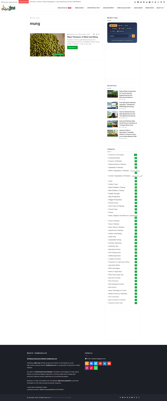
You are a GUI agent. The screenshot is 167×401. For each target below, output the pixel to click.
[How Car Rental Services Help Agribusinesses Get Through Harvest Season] (112, 114)
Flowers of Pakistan (115, 161)
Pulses (110, 212)
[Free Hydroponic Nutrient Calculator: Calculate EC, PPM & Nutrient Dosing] (112, 105)
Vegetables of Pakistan (115, 167)
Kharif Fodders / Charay (116, 187)
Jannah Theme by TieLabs (62, 397)
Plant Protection (113, 281)
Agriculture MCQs (114, 265)
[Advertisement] (122, 64)
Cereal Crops (113, 209)
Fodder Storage (114, 193)
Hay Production (114, 197)
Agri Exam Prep (108, 8)
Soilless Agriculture (114, 255)
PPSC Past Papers (114, 268)
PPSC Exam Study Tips (115, 275)
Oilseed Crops (113, 203)
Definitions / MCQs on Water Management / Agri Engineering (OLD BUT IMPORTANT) (55, 1)
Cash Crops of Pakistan (116, 206)
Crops (110, 181)
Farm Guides (79, 8)
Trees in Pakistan (113, 224)
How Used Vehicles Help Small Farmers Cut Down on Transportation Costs (128, 123)
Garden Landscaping (115, 233)
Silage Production (115, 200)
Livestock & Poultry (114, 259)
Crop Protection (93, 8)
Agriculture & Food (114, 249)
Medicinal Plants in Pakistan (117, 164)
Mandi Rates (149, 8)
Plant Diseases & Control (116, 284)
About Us (160, 8)
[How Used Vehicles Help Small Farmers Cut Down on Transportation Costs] (112, 123)
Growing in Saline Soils (115, 303)
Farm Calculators (123, 8)
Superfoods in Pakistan (115, 230)
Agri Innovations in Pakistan (117, 300)
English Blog (64, 8)
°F (130, 36)
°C (133, 36)
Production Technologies (116, 154)
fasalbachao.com (73, 34)
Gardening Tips (113, 246)
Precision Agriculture (115, 243)
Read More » (72, 47)
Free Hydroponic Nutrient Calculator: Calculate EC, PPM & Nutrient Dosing (127, 104)
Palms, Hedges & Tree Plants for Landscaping (123, 215)
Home (33, 18)
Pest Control (112, 287)
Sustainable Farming (114, 240)
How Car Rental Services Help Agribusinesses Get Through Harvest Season (127, 114)
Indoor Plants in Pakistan (116, 227)
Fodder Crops (113, 184)
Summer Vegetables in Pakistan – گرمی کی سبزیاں (125, 176)
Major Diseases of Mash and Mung (82, 37)
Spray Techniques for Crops (117, 290)
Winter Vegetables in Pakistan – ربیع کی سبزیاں (124, 171)
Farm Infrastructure (114, 252)
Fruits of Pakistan (113, 221)
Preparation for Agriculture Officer (119, 262)
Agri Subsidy (138, 8)
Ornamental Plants (114, 158)
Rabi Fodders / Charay (116, 190)
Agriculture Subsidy (114, 278)
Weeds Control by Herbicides (117, 293)
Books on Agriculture (115, 271)
